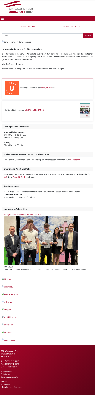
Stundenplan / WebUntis (25, 26)
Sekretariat (12, 367)
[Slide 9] (64, 269)
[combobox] (42, 35)
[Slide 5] (47, 269)
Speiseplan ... (76, 160)
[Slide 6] (51, 269)
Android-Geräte (20, 177)
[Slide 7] (56, 269)
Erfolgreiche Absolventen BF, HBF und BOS (22, 214)
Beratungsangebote (9, 377)
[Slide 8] (60, 269)
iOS (5, 177)
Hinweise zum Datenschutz (13, 387)
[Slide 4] (43, 269)
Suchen (88, 36)
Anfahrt (4, 381)
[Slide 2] (35, 269)
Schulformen (6, 374)
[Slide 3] (39, 269)
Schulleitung (6, 371)
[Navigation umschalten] (2, 19)
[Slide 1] (31, 269)
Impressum (5, 384)
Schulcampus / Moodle (71, 26)
